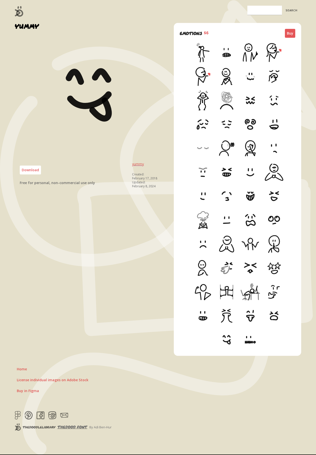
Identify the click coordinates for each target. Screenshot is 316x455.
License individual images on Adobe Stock (52, 380)
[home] (19, 11)
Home (22, 369)
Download (30, 170)
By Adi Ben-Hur (100, 427)
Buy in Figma (28, 390)
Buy (290, 33)
